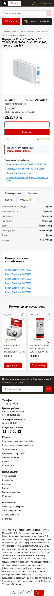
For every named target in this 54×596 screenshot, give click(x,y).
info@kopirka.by (9, 423)
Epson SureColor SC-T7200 (18, 292)
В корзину (27, 132)
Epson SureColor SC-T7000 (18, 288)
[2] (41, 139)
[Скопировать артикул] (49, 100)
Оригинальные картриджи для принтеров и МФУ (27, 179)
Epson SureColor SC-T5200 (18, 283)
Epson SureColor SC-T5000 (18, 279)
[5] (48, 139)
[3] (43, 139)
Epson (23, 104)
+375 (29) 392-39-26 (11, 404)
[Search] (49, 13)
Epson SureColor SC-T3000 (18, 269)
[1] (38, 139)
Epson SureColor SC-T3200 (18, 274)
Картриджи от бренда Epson (19, 173)
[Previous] (6, 342)
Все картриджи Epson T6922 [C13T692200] (26, 164)
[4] (46, 139)
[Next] (48, 342)
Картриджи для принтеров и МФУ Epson (25, 169)
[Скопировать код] (15, 100)
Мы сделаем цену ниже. (19, 151)
